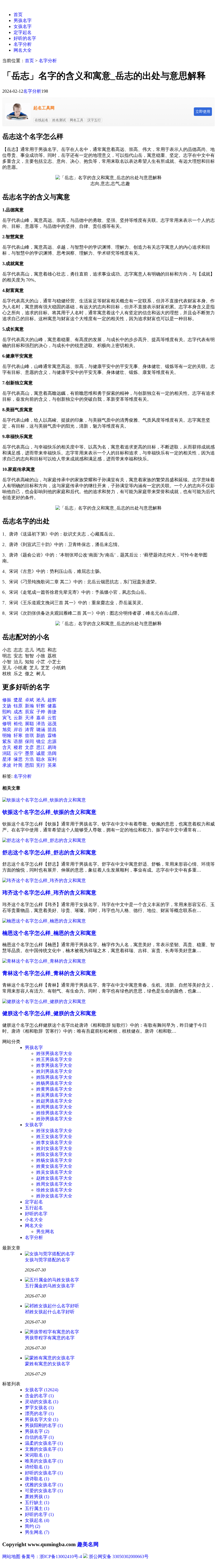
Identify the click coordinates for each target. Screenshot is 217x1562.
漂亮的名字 (39, 1413)
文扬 (6, 705)
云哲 (52, 717)
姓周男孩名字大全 (54, 1106)
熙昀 (6, 711)
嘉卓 (40, 717)
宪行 (40, 765)
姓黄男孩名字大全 (54, 1089)
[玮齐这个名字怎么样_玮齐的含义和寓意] (44, 880)
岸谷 (18, 729)
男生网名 (45, 1231)
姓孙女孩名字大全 (54, 1195)
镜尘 (40, 741)
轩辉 (40, 705)
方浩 (29, 759)
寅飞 (6, 717)
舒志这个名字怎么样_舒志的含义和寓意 (49, 852)
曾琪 (29, 735)
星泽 (6, 759)
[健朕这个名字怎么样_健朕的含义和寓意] (44, 1001)
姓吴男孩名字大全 (54, 1095)
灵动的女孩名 (41, 1401)
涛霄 (29, 729)
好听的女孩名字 (44, 1472)
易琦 (52, 747)
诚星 (40, 753)
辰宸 (29, 711)
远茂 (52, 723)
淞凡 (40, 699)
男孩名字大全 (41, 1419)
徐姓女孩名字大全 (54, 1190)
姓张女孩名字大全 (54, 1130)
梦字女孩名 (39, 1407)
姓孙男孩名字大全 (54, 1118)
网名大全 (23, 50)
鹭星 (18, 699)
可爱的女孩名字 (44, 1490)
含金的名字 (39, 1395)
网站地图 (11, 1556)
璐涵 (40, 729)
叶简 (18, 765)
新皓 (40, 735)
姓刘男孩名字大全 (54, 1071)
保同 (29, 741)
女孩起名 (37, 1520)
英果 (52, 765)
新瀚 (29, 705)
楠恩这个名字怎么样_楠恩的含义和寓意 (49, 933)
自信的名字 (39, 1437)
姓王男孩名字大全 (54, 1059)
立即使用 (203, 111)
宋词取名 (37, 1455)
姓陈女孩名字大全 (54, 1154)
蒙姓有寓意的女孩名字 (47, 1363)
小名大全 (34, 1219)
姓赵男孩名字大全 (54, 1101)
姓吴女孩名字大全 (54, 1172)
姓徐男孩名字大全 (54, 1112)
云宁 (18, 753)
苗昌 (52, 729)
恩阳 (29, 765)
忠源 (52, 741)
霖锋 (52, 735)
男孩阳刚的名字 (44, 1425)
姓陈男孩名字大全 (54, 1077)
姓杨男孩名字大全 (54, 1083)
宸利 (52, 759)
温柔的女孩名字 (44, 1443)
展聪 (29, 723)
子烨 (40, 711)
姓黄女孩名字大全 (54, 1166)
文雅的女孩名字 (44, 1449)
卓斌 (29, 699)
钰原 (18, 705)
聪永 (40, 759)
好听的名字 (25, 38)
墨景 (29, 753)
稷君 (18, 747)
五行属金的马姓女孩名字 (50, 1285)
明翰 (6, 735)
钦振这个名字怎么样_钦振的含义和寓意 (49, 812)
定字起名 (23, 32)
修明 (6, 723)
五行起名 (34, 1207)
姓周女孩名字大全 (54, 1184)
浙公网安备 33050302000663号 (119, 1556)
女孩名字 (23, 26)
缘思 (18, 759)
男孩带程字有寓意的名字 (50, 1337)
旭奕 (6, 729)
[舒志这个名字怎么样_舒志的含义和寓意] (44, 840)
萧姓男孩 (37, 1496)
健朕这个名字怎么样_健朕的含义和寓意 (49, 1013)
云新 (18, 717)
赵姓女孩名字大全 (54, 1178)
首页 (18, 14)
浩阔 (52, 753)
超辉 (52, 699)
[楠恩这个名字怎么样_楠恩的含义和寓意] (44, 920)
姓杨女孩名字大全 (54, 1160)
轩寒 (18, 735)
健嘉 (52, 705)
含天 (6, 747)
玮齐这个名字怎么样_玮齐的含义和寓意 (49, 893)
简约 (32, 1526)
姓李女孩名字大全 (54, 1142)
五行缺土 (37, 1502)
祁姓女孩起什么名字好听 (50, 1311)
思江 (40, 747)
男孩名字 (23, 20)
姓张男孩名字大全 (54, 1053)
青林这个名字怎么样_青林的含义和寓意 (49, 973)
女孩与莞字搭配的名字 (47, 1259)
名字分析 (23, 44)
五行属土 (37, 1508)
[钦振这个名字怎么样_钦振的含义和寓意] (44, 800)
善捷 (52, 711)
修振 (6, 699)
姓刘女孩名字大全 (54, 1148)
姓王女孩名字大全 (54, 1136)
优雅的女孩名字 (44, 1484)
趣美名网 (88, 1544)
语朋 (18, 741)
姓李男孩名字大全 (54, 1065)
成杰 (18, 711)
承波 (6, 765)
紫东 (6, 741)
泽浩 (40, 723)
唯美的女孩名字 (44, 1461)
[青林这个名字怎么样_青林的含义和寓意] (44, 961)
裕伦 (18, 723)
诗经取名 (37, 1466)
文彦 (29, 747)
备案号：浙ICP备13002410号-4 (51, 1556)
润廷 (6, 753)
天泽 (29, 717)
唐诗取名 (37, 1478)
